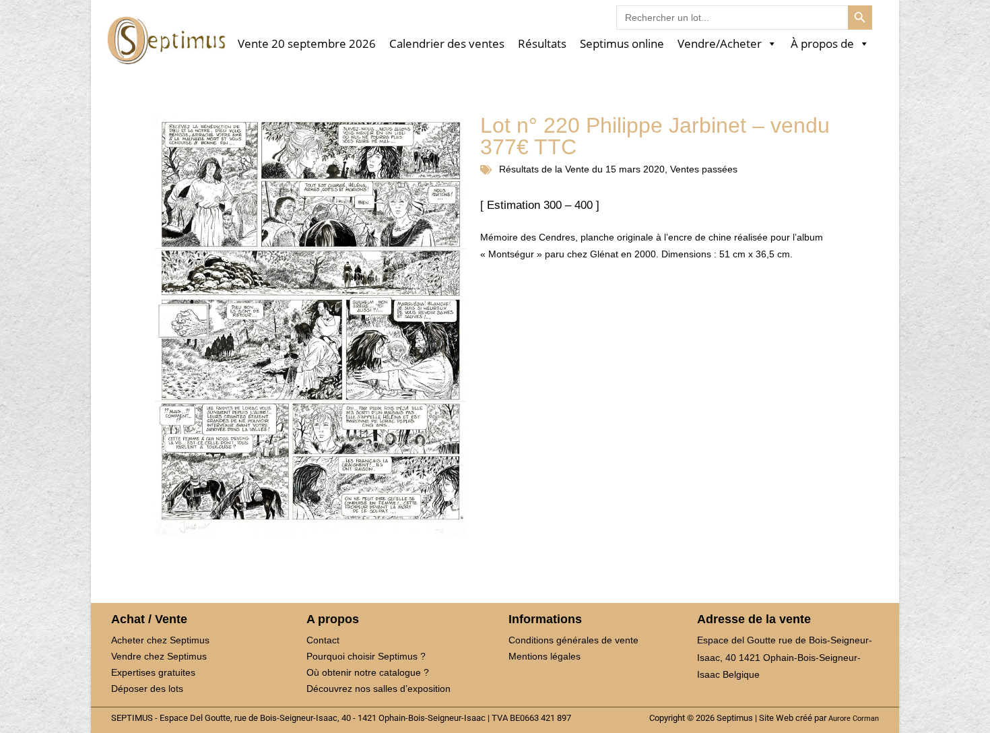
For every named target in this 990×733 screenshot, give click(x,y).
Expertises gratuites (153, 672)
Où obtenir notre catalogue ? (367, 672)
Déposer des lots (147, 688)
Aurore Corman (853, 718)
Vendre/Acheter (720, 44)
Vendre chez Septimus (159, 656)
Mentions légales (544, 656)
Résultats (542, 44)
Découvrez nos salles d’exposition (378, 688)
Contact (322, 640)
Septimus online (622, 44)
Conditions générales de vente (573, 640)
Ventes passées (703, 169)
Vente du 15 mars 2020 (615, 169)
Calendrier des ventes (446, 44)
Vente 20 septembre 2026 (307, 44)
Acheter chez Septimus (160, 640)
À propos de (822, 44)
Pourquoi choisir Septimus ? (366, 656)
